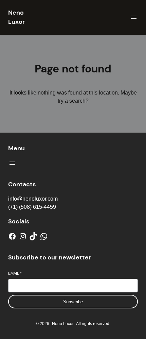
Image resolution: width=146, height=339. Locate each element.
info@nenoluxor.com (33, 199)
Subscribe (73, 301)
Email (14, 273)
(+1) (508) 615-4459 (32, 207)
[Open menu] (134, 17)
